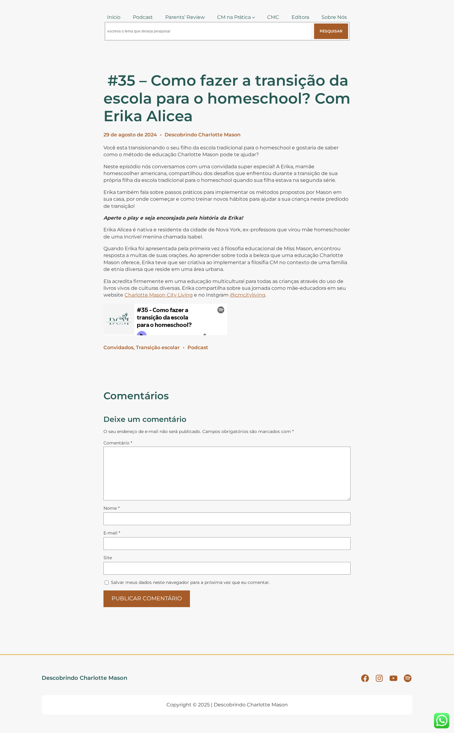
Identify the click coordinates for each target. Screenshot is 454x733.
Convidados (118, 347)
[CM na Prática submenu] (253, 17)
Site (107, 557)
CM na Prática (234, 17)
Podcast (197, 347)
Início (113, 17)
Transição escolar (158, 347)
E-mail (111, 533)
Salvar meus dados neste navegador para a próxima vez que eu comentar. (190, 582)
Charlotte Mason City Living (158, 295)
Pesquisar (331, 31)
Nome (111, 508)
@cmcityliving (247, 295)
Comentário (117, 443)
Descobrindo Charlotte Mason (203, 135)
